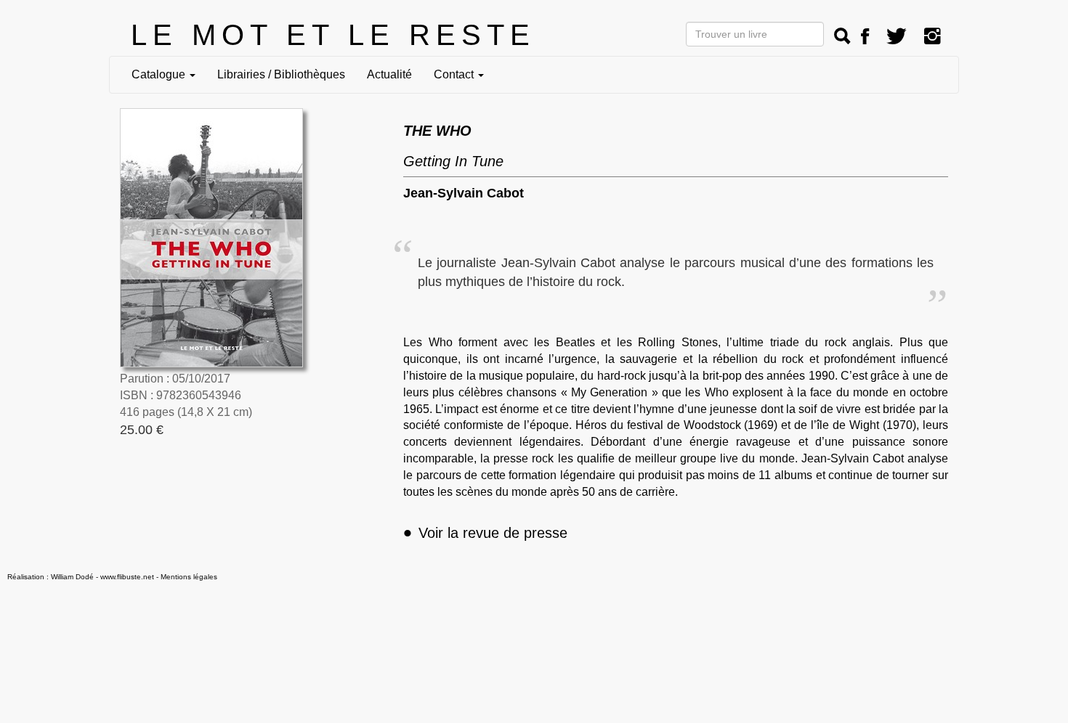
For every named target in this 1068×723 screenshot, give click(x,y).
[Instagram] (932, 37)
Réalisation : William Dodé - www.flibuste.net (80, 577)
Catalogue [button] (160, 74)
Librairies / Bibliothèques (281, 74)
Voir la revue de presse (485, 533)
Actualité (389, 74)
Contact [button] (455, 74)
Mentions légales (189, 577)
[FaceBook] (865, 37)
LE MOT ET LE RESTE (333, 35)
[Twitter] (896, 37)
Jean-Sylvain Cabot (463, 193)
